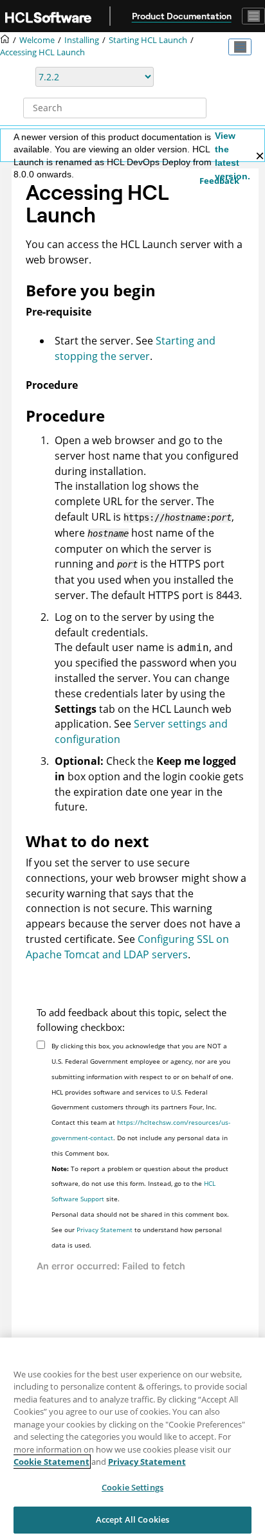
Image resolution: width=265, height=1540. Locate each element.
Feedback (219, 180)
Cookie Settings (132, 1487)
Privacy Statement (104, 1229)
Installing (81, 40)
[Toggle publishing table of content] (239, 47)
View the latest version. (232, 155)
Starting (148, 40)
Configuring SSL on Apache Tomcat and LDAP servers (127, 947)
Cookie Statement (51, 1461)
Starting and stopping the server (135, 348)
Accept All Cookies (132, 1519)
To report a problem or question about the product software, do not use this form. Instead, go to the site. (139, 1184)
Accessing (42, 52)
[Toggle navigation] (253, 16)
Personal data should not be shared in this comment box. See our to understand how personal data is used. (140, 1229)
